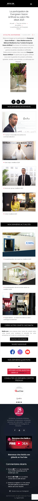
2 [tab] (18, 402)
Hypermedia (20, 498)
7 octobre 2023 (26, 35)
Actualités (18, 25)
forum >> (22, 373)
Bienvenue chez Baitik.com (19, 455)
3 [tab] (19, 402)
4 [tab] (21, 402)
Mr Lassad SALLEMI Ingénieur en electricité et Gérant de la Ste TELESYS (19, 484)
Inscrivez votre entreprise (19, 339)
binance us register (14, 482)
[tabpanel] (19, 392)
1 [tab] (16, 402)
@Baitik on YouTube (19, 457)
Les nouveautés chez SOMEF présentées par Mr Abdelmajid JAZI (18, 471)
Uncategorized (15, 35)
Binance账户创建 (13, 477)
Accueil (12, 23)
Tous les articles (21, 23)
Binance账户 (12, 469)
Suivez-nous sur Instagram (20, 491)
